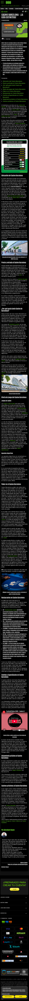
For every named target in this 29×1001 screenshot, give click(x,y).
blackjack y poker (14, 324)
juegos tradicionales (9, 403)
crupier (5, 537)
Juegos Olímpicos (17, 770)
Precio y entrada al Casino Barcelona (14, 83)
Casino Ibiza (15, 197)
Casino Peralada (10, 805)
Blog (7, 8)
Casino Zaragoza (6, 821)
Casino (2, 8)
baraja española (12, 556)
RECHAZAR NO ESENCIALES (8, 996)
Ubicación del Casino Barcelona (12, 81)
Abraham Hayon (8, 38)
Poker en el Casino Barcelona (11, 91)
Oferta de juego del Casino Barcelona (14, 89)
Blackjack (25, 413)
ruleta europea (22, 408)
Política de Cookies (22, 990)
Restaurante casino (11, 610)
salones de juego (22, 279)
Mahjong (12, 440)
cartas (3, 519)
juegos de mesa (5, 116)
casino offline (15, 109)
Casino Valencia (16, 821)
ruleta (15, 114)
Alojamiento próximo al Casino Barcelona (15, 99)
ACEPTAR (20, 996)
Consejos (11, 8)
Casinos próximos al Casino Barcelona (14, 101)
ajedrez (3, 372)
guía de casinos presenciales (16, 196)
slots (20, 275)
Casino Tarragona (20, 123)
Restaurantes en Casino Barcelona (13, 93)
